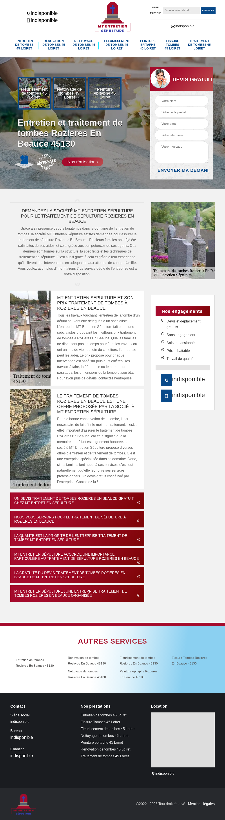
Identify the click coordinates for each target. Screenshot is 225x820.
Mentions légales (201, 804)
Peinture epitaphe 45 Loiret (148, 44)
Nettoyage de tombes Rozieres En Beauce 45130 (87, 674)
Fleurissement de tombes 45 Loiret (117, 44)
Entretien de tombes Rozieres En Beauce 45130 (35, 662)
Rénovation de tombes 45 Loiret (53, 44)
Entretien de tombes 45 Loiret (24, 44)
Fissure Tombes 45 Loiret (172, 44)
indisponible (44, 13)
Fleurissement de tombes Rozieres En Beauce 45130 (139, 660)
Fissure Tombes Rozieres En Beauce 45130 (189, 660)
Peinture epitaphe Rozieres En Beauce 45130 (139, 674)
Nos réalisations (82, 161)
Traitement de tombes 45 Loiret (199, 44)
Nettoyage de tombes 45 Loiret (84, 44)
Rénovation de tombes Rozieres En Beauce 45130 (87, 660)
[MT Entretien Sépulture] (112, 17)
